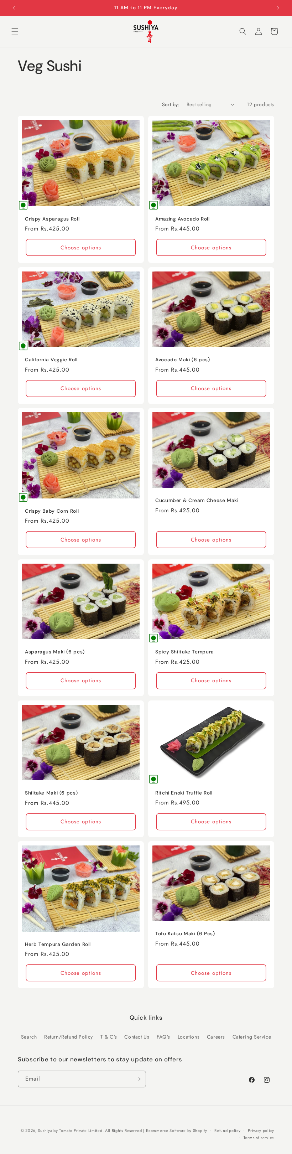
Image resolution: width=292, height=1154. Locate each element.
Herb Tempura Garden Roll (58, 944)
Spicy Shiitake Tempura (184, 652)
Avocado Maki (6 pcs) (182, 360)
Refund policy (227, 1130)
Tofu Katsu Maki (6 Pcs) (185, 934)
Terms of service (259, 1137)
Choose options (81, 247)
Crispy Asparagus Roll (52, 219)
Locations (188, 1036)
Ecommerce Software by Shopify (176, 1130)
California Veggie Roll (51, 360)
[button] (15, 31)
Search (29, 1036)
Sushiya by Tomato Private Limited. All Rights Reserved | (91, 1130)
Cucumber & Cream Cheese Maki (197, 500)
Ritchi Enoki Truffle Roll (184, 793)
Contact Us (136, 1036)
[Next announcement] (278, 8)
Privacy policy (261, 1130)
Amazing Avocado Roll (182, 219)
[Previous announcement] (14, 8)
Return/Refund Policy (68, 1036)
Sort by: (170, 104)
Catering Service (252, 1036)
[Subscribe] (138, 1079)
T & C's (108, 1036)
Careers (216, 1036)
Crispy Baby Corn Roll (52, 511)
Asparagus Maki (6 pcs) (55, 652)
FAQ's (163, 1036)
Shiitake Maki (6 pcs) (51, 793)
